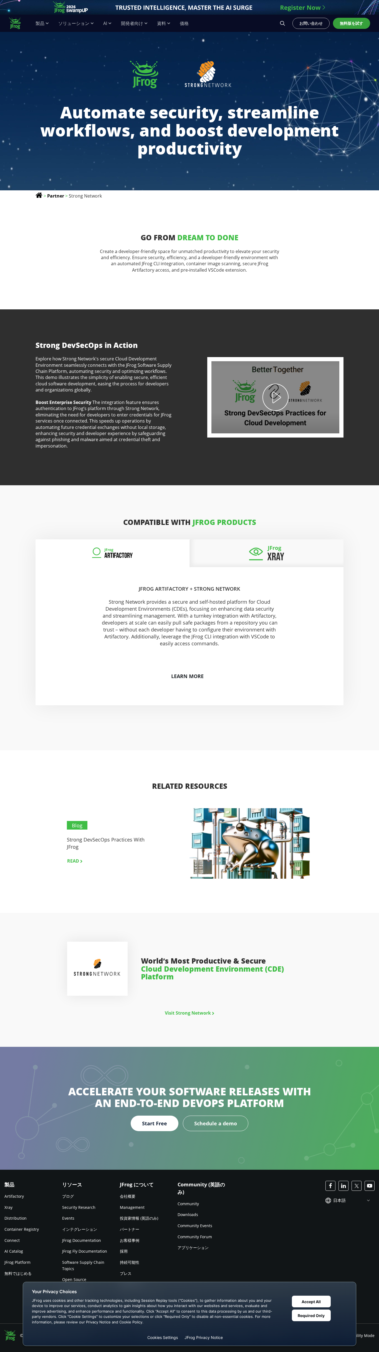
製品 (40, 23)
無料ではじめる (18, 1273)
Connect (12, 1240)
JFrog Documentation (81, 1240)
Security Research (78, 1207)
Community (188, 1203)
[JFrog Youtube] (369, 1186)
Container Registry (21, 1229)
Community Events (195, 1225)
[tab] (113, 553)
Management (132, 1207)
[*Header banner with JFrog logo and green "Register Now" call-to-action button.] (189, 7)
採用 (124, 1251)
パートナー (129, 1229)
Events (68, 1218)
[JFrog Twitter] (356, 1186)
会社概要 (127, 1196)
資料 (161, 23)
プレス (126, 1273)
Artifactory (14, 1196)
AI (105, 23)
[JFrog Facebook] (330, 1186)
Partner (55, 196)
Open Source (74, 1279)
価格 (184, 23)
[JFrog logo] (18, 23)
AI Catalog (13, 1251)
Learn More (187, 676)
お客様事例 (129, 1240)
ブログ (68, 1196)
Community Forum (195, 1236)
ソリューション (73, 23)
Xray (8, 1207)
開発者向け (132, 23)
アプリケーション (193, 1247)
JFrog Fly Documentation (84, 1251)
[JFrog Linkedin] (343, 1186)
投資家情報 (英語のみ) (139, 1218)
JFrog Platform (17, 1262)
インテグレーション (79, 1229)
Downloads (188, 1214)
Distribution (15, 1218)
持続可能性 (129, 1262)
